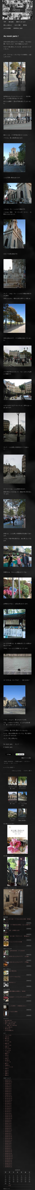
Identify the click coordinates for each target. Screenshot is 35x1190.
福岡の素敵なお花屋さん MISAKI (17, 991)
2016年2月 (7, 1131)
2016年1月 (7, 1133)
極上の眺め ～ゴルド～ (13, 819)
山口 (6, 1040)
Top (33, 1188)
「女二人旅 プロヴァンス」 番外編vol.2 (19, 936)
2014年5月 (7, 1166)
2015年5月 (7, 1146)
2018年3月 (7, 1091)
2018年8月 (7, 1083)
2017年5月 (7, 1108)
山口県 (6, 1060)
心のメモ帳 (17, 25)
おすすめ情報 (7, 28)
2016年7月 (7, 1123)
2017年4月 (7, 1110)
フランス (15, 763)
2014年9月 (7, 1160)
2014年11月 (7, 1156)
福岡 (6, 1053)
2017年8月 (7, 1103)
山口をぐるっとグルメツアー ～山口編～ (19, 956)
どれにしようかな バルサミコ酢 (21, 770)
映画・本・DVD (11, 1025)
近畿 (6, 1046)
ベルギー (7, 1061)
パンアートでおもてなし (15, 976)
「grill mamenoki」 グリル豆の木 (17, 950)
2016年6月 (7, 1125)
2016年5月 (7, 1126)
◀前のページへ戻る (26, 758)
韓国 (6, 1043)
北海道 (6, 1065)
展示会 (25, 25)
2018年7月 (7, 1085)
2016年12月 (7, 1115)
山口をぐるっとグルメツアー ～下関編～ (19, 962)
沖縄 (6, 1073)
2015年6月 (7, 1145)
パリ (6, 1056)
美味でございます (21, 22)
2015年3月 (7, 1150)
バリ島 (6, 1051)
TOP (5, 22)
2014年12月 (7, 1155)
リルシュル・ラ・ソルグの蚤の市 (22, 803)
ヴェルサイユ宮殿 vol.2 (12, 787)
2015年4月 (7, 1148)
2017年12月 (7, 1096)
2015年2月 (7, 1151)
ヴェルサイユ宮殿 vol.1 (12, 802)
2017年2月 (7, 1111)
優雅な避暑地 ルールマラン (23, 787)
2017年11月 (7, 1098)
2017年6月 (7, 1106)
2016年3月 (7, 1130)
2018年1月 (7, 1095)
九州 (6, 1037)
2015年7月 (7, 1143)
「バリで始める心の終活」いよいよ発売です (19, 924)
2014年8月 (7, 1161)
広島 (6, 1058)
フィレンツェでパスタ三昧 (15, 941)
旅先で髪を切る (13, 971)
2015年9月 (7, 1140)
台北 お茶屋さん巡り (14, 930)
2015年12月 (7, 1135)
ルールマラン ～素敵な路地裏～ (22, 819)
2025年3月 (7, 1080)
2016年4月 (7, 1128)
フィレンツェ (8, 1066)
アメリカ (7, 1048)
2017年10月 (7, 1100)
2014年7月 (7, 1163)
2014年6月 (7, 1165)
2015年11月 (7, 1136)
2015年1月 (7, 1153)
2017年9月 (7, 1101)
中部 (6, 1068)
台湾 (6, 1055)
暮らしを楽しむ (8, 25)
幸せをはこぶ (12, 982)
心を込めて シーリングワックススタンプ (19, 997)
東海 (6, 1075)
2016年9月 (7, 1120)
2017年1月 (7, 1113)
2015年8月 (7, 1141)
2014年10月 (7, 1158)
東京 (6, 1038)
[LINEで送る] (20, 754)
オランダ (7, 1050)
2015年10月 (7, 1138)
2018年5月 (7, 1088)
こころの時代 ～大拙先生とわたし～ (18, 1005)
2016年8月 (7, 1121)
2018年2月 (7, 1093)
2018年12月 (7, 1081)
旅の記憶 (11, 22)
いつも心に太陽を (13, 1011)
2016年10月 (7, 1118)
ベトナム (7, 1041)
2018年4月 (7, 1090)
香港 (6, 1071)
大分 (6, 1070)
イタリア (7, 1045)
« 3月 (9, 1185)
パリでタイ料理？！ (10, 767)
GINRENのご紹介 (18, 28)
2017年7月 (7, 1105)
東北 (6, 1063)
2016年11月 (7, 1116)
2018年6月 (7, 1086)
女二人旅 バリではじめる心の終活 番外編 (19, 919)
